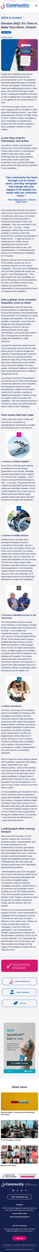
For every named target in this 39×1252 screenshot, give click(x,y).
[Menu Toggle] (36, 6)
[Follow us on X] (17, 1190)
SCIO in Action (11, 17)
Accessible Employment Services (29, 0)
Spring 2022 (6, 32)
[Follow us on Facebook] (13, 1190)
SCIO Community (12, 0)
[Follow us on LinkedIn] (21, 1190)
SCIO (6, 0)
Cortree (18, 0)
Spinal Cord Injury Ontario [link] (26, 1249)
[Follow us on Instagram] (25, 1190)
